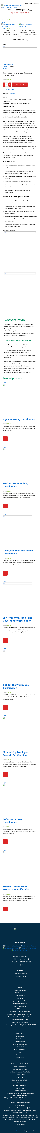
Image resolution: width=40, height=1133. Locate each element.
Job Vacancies (20, 1057)
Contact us (20, 1033)
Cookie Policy (20, 1077)
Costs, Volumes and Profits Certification (18, 552)
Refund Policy (20, 1088)
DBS (20, 1052)
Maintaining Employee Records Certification (15, 754)
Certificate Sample (20, 1090)
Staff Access (20, 1036)
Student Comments (20, 990)
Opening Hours (20, 1041)
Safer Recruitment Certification (13, 821)
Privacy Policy (20, 1074)
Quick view (5, 443)
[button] (5, 438)
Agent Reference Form (20, 1003)
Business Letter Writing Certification (15, 485)
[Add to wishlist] (5, 434)
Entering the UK (20, 1105)
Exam (20, 987)
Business (11, 66)
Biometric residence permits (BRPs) (20, 1108)
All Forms (20, 1009)
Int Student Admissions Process (20, 1011)
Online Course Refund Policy (20, 1064)
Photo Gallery (20, 1055)
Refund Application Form (20, 1019)
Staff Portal (20, 1039)
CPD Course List (20, 993)
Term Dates (20, 1046)
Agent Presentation (20, 1006)
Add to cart (20, 84)
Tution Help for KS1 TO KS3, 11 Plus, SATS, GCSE (20, 1025)
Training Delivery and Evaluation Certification (16, 888)
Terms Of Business (20, 1066)
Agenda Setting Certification (19, 419)
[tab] (12, 99)
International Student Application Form (20, 1014)
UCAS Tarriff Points (20, 1049)
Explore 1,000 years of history (20, 1102)
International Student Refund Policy (20, 1017)
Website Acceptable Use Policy (20, 1072)
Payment (20, 998)
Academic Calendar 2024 (20, 1044)
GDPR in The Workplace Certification (16, 687)
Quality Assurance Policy (20, 1080)
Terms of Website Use (20, 1069)
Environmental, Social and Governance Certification (17, 619)
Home (5, 66)
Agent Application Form (20, 1001)
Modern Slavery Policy (20, 1085)
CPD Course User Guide (20, 1022)
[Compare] (5, 415)
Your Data (20, 1083)
